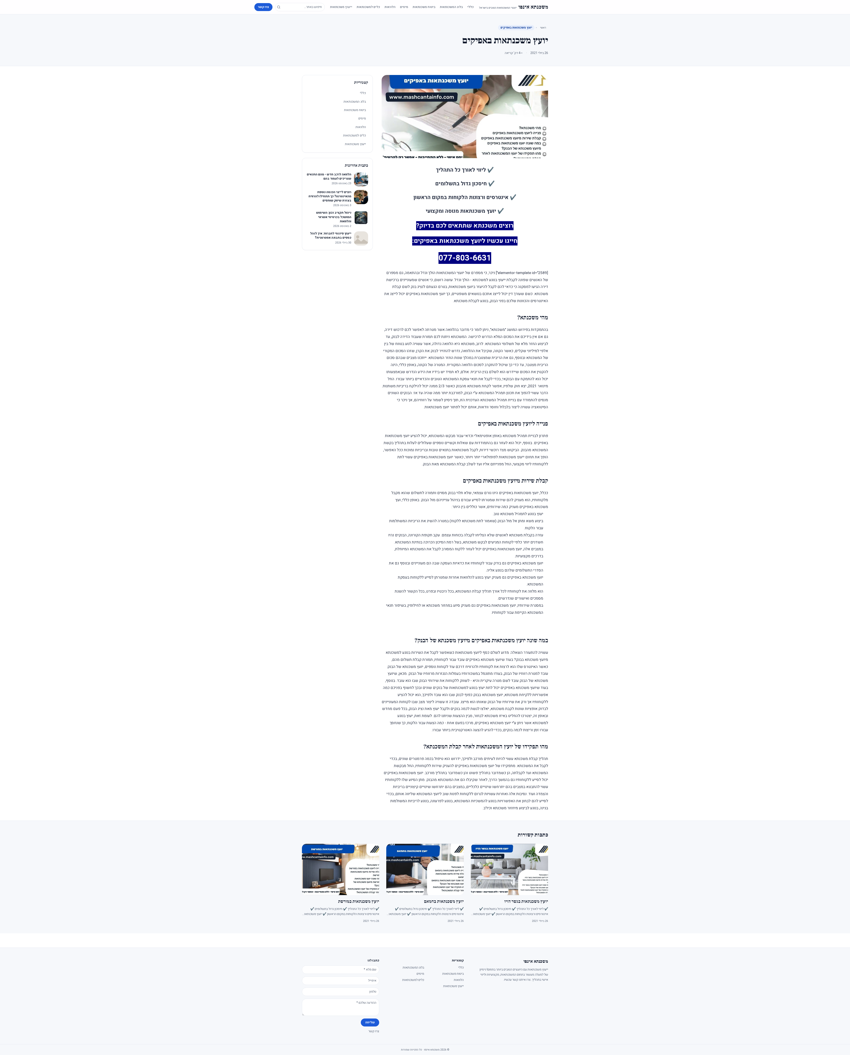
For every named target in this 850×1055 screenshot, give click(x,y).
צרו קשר (263, 7)
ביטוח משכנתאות (424, 7)
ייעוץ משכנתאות (341, 7)
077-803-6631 (465, 258)
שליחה (370, 1022)
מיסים (404, 7)
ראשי (543, 27)
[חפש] (278, 7)
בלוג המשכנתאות (451, 7)
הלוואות (390, 7)
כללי (470, 7)
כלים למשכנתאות (368, 7)
